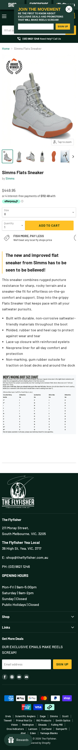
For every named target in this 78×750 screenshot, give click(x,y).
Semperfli (61, 728)
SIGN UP (63, 26)
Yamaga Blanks (49, 733)
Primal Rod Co (24, 720)
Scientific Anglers (25, 716)
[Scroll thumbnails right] (72, 156)
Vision (14, 724)
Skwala (42, 724)
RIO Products (43, 720)
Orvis (8, 716)
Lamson (32, 728)
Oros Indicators (15, 728)
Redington (28, 724)
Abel (23, 733)
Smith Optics (63, 720)
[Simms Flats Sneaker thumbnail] (7, 156)
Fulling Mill (57, 724)
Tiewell (8, 720)
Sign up (62, 664)
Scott (65, 716)
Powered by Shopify (39, 742)
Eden (33, 733)
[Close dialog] (68, 9)
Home (6, 48)
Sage (43, 716)
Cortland (46, 728)
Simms (10, 178)
